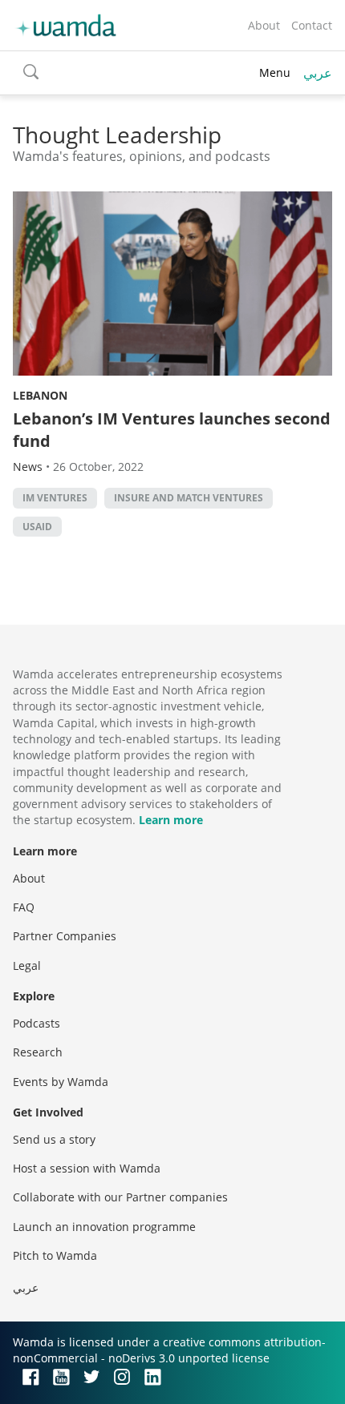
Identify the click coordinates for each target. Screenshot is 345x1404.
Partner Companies (64, 935)
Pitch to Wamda (55, 1255)
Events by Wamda (60, 1081)
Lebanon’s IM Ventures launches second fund (172, 430)
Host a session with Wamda (86, 1168)
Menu (274, 72)
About (264, 25)
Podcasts (36, 1023)
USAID (37, 526)
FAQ (23, 907)
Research (38, 1052)
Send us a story (54, 1139)
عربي (317, 72)
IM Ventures (54, 498)
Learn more (171, 819)
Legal (27, 965)
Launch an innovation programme (104, 1226)
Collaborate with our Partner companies (120, 1197)
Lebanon (40, 395)
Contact (311, 25)
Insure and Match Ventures (188, 498)
